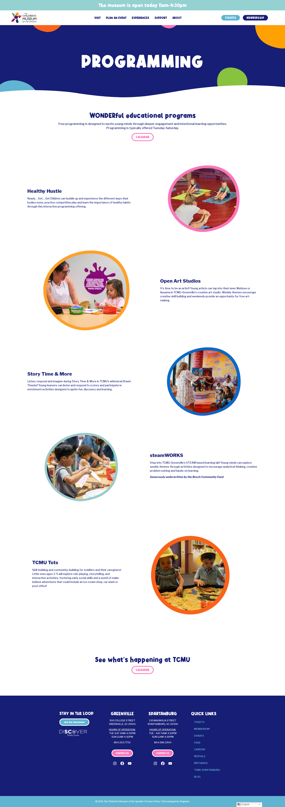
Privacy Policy (152, 801)
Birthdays (201, 763)
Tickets (199, 722)
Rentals (199, 756)
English (245, 804)
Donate (199, 735)
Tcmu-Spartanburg (207, 770)
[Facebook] (122, 763)
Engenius (184, 801)
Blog (197, 776)
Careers (199, 749)
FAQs (197, 742)
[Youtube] (129, 763)
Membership (202, 729)
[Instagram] (115, 763)
